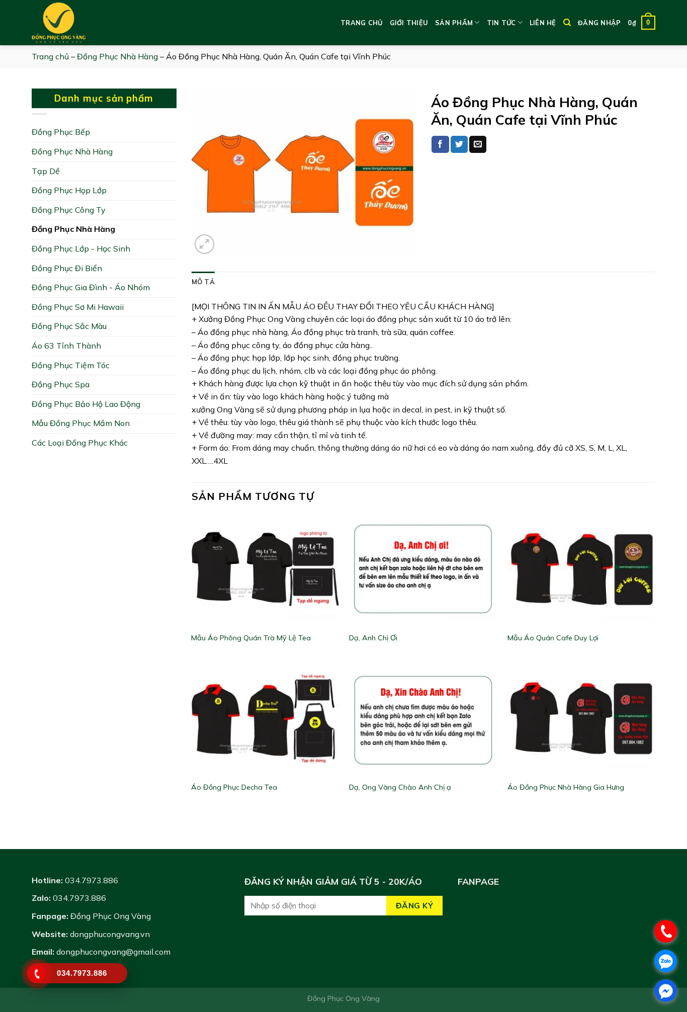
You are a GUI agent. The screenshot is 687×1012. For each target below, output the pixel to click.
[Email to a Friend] (477, 144)
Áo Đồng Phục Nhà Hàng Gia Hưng (565, 787)
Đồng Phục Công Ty (69, 210)
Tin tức (501, 23)
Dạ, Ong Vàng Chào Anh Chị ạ (400, 787)
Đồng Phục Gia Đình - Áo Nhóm (91, 287)
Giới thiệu (409, 23)
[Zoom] (204, 244)
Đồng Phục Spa (61, 384)
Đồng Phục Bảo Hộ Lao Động (86, 404)
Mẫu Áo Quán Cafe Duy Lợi (552, 637)
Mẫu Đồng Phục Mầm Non (81, 423)
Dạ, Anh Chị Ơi (373, 637)
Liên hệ (543, 23)
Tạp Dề (46, 171)
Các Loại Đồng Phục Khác (80, 443)
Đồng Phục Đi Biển (67, 268)
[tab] (203, 282)
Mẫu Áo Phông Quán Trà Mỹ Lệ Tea (251, 637)
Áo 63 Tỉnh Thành (66, 346)
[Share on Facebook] (440, 144)
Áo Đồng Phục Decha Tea (234, 787)
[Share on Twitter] (459, 144)
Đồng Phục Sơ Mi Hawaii (78, 307)
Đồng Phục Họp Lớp (69, 190)
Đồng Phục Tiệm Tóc (71, 365)
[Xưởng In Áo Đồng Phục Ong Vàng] (82, 22)
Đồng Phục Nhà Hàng (117, 56)
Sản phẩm (454, 23)
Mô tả (203, 282)
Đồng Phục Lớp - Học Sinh (81, 248)
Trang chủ (361, 23)
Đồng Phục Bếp (61, 132)
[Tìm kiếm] (567, 22)
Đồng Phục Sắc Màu (69, 326)
